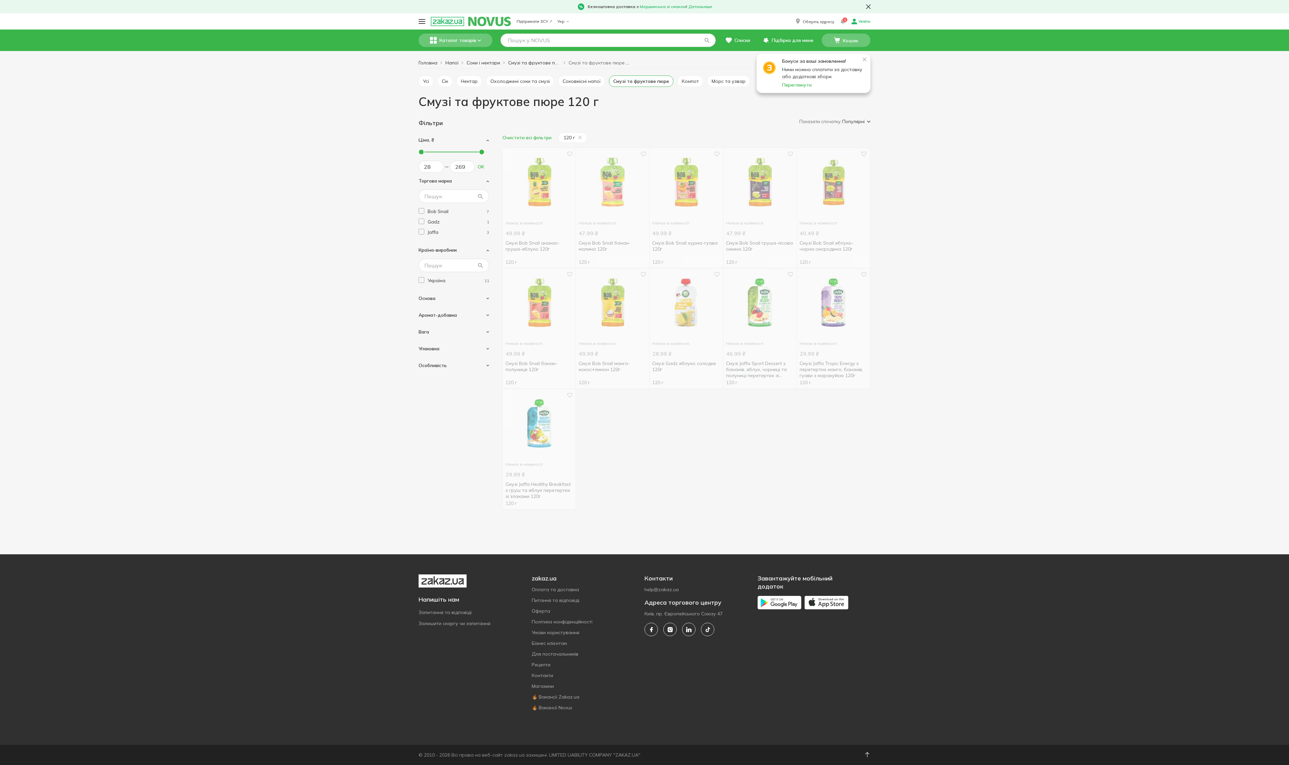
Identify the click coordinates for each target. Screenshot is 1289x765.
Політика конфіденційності (562, 622)
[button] (814, 21)
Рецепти (541, 665)
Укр (561, 21)
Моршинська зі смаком (663, 6)
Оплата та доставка (555, 589)
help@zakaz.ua (661, 589)
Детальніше (700, 6)
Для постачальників (555, 654)
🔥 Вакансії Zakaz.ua (555, 697)
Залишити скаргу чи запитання (454, 623)
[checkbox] (421, 211)
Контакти (542, 675)
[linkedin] (689, 629)
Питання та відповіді (555, 600)
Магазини (543, 686)
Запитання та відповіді (445, 612)
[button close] (868, 6)
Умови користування (555, 632)
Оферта (541, 611)
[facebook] (651, 629)
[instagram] (670, 629)
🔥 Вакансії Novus (552, 708)
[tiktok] (707, 629)
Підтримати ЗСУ (532, 21)
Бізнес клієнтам (549, 643)
